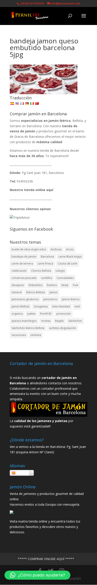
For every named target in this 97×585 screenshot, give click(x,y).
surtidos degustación (62, 328)
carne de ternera (22, 263)
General (17, 292)
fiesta (64, 285)
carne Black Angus (70, 256)
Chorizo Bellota (41, 271)
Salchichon (75, 321)
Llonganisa (41, 306)
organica (17, 314)
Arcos (70, 249)
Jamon (53, 292)
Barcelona (47, 256)
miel (77, 306)
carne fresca (45, 263)
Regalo (59, 321)
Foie (75, 285)
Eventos (52, 285)
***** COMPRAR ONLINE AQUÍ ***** (46, 559)
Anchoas (56, 249)
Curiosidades (65, 278)
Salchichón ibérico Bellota (28, 328)
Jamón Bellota (20, 306)
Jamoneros (50, 299)
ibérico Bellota (35, 292)
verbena (35, 335)
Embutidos (35, 285)
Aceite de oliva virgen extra (29, 249)
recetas (46, 321)
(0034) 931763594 (32, 3)
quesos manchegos (24, 321)
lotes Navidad (61, 306)
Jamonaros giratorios (25, 299)
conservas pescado (24, 278)
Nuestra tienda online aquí (31, 190)
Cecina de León (67, 263)
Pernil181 (46, 314)
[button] (37, 575)
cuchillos (46, 278)
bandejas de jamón (24, 256)
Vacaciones (19, 335)
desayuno (18, 285)
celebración (19, 271)
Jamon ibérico (71, 299)
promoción (63, 314)
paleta (31, 314)
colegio (60, 271)
